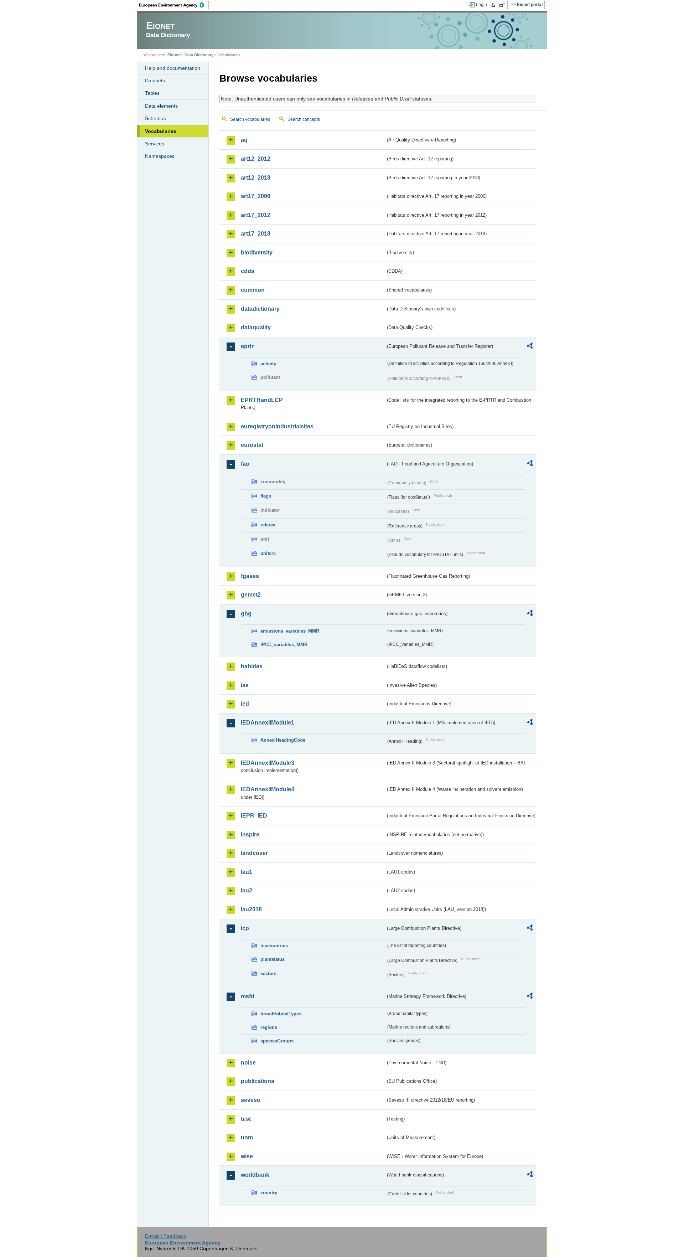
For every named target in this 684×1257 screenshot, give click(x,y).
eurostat (252, 445)
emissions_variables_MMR (289, 631)
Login (481, 4)
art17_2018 (255, 234)
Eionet (173, 55)
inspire (250, 834)
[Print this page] (494, 5)
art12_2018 (255, 178)
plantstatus (272, 959)
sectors (268, 973)
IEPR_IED (254, 816)
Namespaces (160, 156)
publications (257, 1081)
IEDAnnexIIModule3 (267, 763)
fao (245, 464)
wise (247, 1156)
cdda (247, 271)
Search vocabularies (250, 119)
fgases (250, 576)
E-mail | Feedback (165, 1236)
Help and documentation (172, 68)
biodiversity (257, 252)
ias (245, 685)
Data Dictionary (199, 55)
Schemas (155, 118)
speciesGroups (277, 1041)
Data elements (161, 106)
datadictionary (260, 309)
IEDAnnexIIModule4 (267, 789)
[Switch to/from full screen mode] (503, 5)
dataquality (256, 327)
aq (244, 140)
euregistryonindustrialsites (277, 426)
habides (252, 666)
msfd (247, 996)
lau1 (246, 872)
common (253, 290)
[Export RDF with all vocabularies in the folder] (530, 346)
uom (247, 1137)
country (268, 1192)
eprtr (247, 346)
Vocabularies (160, 131)
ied (245, 704)
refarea (267, 524)
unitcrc (268, 553)
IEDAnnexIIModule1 (267, 723)
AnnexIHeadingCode (282, 740)
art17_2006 (255, 196)
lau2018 (251, 909)
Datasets (155, 80)
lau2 (246, 890)
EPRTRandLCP (262, 400)
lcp (245, 928)
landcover (254, 853)
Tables (152, 93)
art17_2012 (255, 215)
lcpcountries (274, 945)
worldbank (255, 1175)
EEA (174, 5)
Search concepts (303, 119)
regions (268, 1027)
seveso (250, 1100)
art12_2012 (255, 159)
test (246, 1119)
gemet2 (251, 595)
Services (154, 143)
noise (248, 1063)
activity (268, 363)
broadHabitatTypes (280, 1013)
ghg (246, 614)
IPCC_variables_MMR (283, 644)
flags (265, 496)
